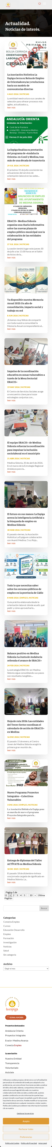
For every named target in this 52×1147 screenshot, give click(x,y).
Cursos (6, 925)
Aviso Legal (42, 1143)
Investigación (10, 942)
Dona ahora (16, 1017)
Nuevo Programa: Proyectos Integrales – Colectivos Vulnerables (23, 796)
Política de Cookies (12, 1143)
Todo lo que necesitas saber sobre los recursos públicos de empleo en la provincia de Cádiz (25, 589)
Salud (6, 950)
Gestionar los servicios (25, 1113)
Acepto (26, 1121)
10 (31, 895)
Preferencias (26, 1137)
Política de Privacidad (29, 1143)
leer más (11, 107)
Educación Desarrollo (14, 929)
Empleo (24, 597)
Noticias (24, 94)
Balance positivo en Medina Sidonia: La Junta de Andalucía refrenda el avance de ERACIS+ (24, 657)
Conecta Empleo (11, 921)
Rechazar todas (26, 1129)
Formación (8, 938)
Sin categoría (9, 954)
